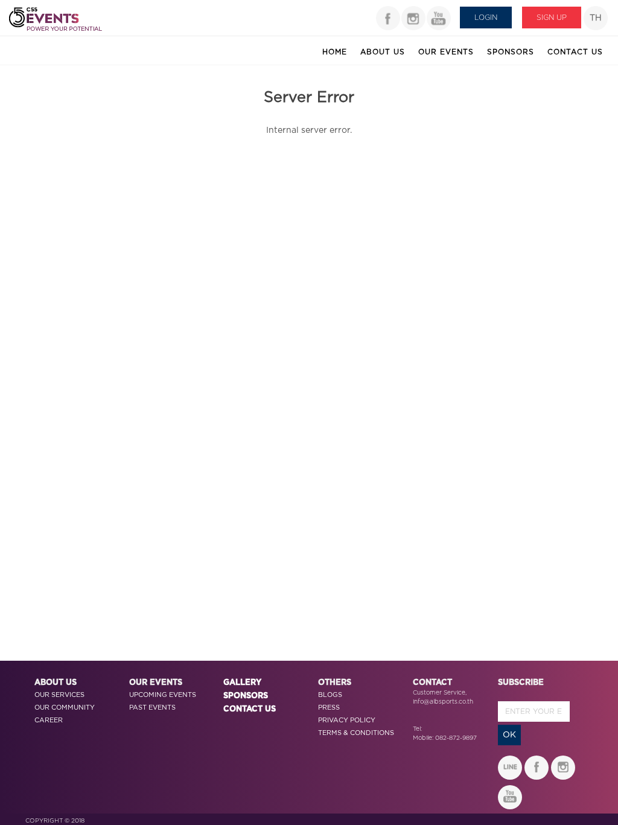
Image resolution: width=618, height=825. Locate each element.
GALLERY (242, 683)
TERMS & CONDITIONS (356, 733)
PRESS (329, 707)
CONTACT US (249, 709)
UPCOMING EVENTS (162, 695)
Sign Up (552, 17)
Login (485, 17)
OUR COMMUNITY (64, 707)
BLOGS (330, 695)
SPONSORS (245, 696)
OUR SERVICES (59, 695)
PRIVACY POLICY (346, 720)
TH (596, 18)
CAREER (48, 720)
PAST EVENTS (152, 707)
